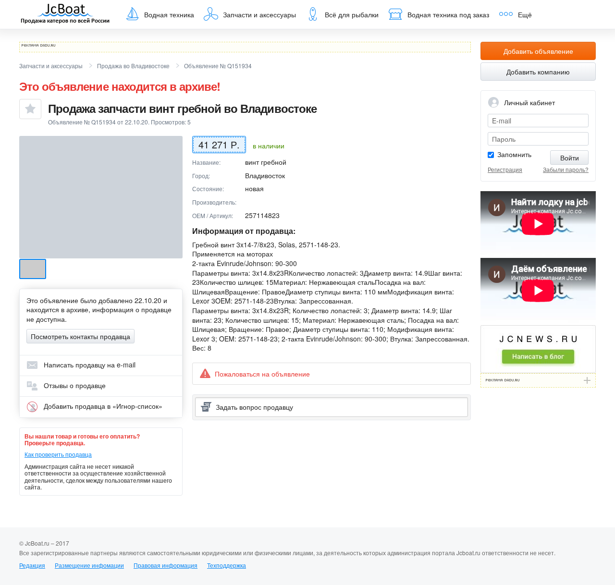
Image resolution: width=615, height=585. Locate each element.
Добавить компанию (538, 71)
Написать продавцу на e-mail (88, 364)
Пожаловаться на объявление (262, 373)
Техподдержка (226, 565)
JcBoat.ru (65, 14)
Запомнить (514, 154)
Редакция (32, 565)
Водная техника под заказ (448, 14)
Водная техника (169, 14)
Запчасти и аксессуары (259, 14)
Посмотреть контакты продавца (80, 336)
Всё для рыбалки (352, 14)
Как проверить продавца (58, 454)
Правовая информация (165, 565)
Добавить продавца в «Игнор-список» (102, 406)
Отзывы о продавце (74, 385)
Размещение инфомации (89, 565)
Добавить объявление (538, 51)
